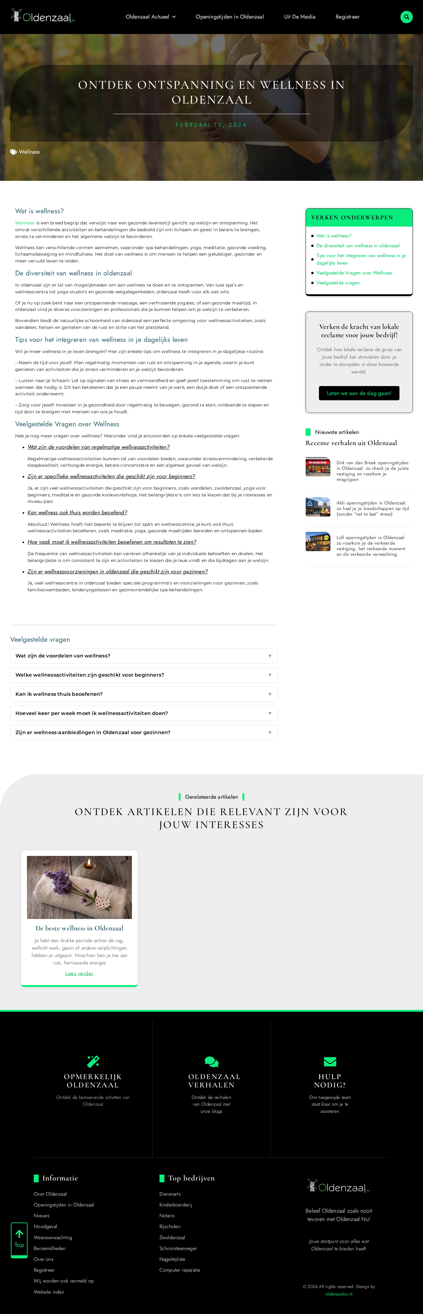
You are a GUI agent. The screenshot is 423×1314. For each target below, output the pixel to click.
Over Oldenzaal (50, 1193)
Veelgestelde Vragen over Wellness (354, 272)
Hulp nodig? (330, 1081)
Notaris (166, 1215)
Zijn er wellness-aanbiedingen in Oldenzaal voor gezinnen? (144, 732)
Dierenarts (170, 1193)
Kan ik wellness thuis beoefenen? (144, 694)
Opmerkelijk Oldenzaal (93, 1081)
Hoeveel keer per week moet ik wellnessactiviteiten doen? (144, 713)
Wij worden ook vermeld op (64, 1280)
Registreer (348, 17)
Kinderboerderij (175, 1204)
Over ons (43, 1259)
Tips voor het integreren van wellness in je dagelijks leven (361, 259)
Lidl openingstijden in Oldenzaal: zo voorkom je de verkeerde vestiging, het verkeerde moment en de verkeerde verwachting (371, 546)
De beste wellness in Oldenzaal (80, 928)
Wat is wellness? (333, 235)
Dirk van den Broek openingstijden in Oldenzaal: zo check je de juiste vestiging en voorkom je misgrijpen (373, 471)
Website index (49, 1291)
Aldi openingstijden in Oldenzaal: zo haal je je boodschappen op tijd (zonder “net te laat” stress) (373, 508)
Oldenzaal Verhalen (214, 1081)
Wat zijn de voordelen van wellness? (144, 656)
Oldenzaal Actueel (147, 17)
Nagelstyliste (172, 1259)
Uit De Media (300, 17)
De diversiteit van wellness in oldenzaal (358, 245)
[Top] (19, 1234)
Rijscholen (170, 1226)
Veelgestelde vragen (338, 282)
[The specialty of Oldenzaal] (93, 1062)
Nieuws (41, 1215)
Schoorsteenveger (178, 1248)
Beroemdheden (50, 1248)
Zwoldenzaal (172, 1237)
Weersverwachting (53, 1237)
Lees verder (79, 973)
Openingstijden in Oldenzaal (230, 17)
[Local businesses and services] (211, 1062)
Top (19, 1244)
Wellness (29, 152)
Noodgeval (45, 1226)
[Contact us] (330, 1062)
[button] (406, 17)
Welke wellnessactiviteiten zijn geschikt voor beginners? (144, 675)
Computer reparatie (179, 1270)
